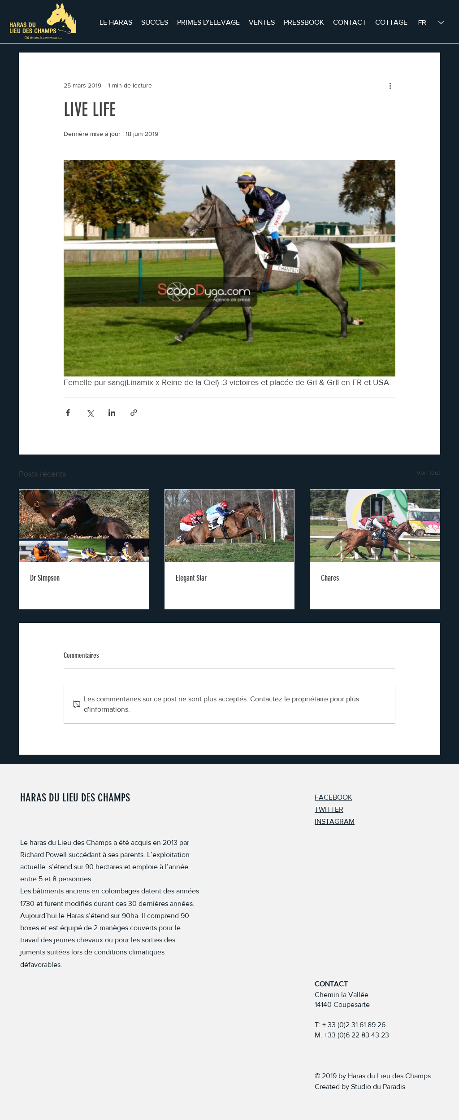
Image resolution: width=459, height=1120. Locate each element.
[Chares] (375, 526)
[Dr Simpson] (84, 526)
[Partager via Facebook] (68, 412)
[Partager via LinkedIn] (112, 412)
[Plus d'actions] (390, 85)
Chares (330, 578)
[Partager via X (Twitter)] (90, 412)
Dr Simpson (45, 578)
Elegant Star (191, 578)
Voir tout (428, 472)
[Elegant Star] (229, 526)
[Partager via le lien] (134, 412)
